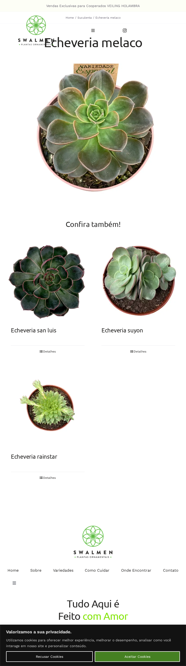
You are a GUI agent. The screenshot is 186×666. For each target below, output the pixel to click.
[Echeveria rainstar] (47, 407)
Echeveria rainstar (34, 456)
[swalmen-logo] (36, 17)
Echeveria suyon (122, 330)
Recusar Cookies (49, 657)
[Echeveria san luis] (47, 281)
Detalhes (49, 351)
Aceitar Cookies (137, 657)
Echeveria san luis (33, 330)
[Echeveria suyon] (138, 281)
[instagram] (125, 30)
